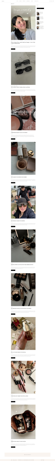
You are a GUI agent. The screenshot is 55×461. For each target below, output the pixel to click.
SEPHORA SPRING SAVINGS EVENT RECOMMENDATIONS (22, 264)
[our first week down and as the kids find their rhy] (36, 454)
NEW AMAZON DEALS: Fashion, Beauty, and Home (20, 87)
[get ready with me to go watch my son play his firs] (13, 454)
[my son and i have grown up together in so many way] (19, 454)
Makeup (12, 219)
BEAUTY (12, 131)
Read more (13, 226)
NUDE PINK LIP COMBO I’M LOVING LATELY (19, 396)
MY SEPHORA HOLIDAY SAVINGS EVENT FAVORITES (21, 308)
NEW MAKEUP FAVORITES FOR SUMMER (19, 177)
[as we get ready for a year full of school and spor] (42, 454)
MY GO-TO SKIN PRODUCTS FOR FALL (18, 352)
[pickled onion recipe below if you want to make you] (7, 454)
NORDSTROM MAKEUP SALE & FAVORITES (19, 132)
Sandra (12, 44)
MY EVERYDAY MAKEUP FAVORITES (18, 220)
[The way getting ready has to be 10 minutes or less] (47, 454)
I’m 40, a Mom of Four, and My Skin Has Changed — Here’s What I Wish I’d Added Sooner (23, 43)
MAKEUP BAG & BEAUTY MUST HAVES (18, 441)
